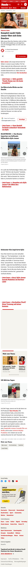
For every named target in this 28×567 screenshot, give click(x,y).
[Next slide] (27, 148)
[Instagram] (9, 481)
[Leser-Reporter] (18, 4)
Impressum (4, 559)
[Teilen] (2, 56)
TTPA (22, 559)
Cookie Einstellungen (6, 564)
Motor (16, 535)
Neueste (23, 8)
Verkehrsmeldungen (7, 535)
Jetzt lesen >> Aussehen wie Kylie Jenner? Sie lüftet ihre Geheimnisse (14, 185)
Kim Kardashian (22, 73)
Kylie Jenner (5, 62)
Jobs (17, 1)
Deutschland (20, 510)
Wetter (3, 515)
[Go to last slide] (1, 148)
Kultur (12, 521)
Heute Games (5, 524)
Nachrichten (4, 513)
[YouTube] (17, 481)
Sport (10, 8)
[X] (5, 481)
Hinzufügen (22, 119)
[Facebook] (2, 481)
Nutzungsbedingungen (20, 561)
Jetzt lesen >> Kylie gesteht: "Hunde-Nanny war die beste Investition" (12, 81)
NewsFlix (23, 1)
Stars (14, 10)
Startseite (3, 10)
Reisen (21, 535)
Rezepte (3, 533)
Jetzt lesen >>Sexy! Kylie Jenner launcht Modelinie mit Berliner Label (14, 280)
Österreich (4, 8)
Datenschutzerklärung (7, 561)
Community (18, 513)
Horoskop (24, 521)
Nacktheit (21, 445)
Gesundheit (10, 533)
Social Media (4, 448)
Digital (18, 521)
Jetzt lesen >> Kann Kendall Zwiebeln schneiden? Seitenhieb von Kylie (13, 128)
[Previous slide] (3, 361)
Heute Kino (13, 524)
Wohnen (17, 533)
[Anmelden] (22, 4)
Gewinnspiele (18, 530)
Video (2, 538)
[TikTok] (13, 481)
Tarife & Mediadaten (13, 559)
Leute (7, 521)
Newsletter (10, 515)
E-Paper (5, 1)
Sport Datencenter (6, 530)
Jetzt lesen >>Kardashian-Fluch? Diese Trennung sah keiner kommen (14, 304)
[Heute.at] (4, 4)
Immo (11, 1)
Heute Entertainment (12, 49)
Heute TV (21, 524)
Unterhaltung (9, 10)
